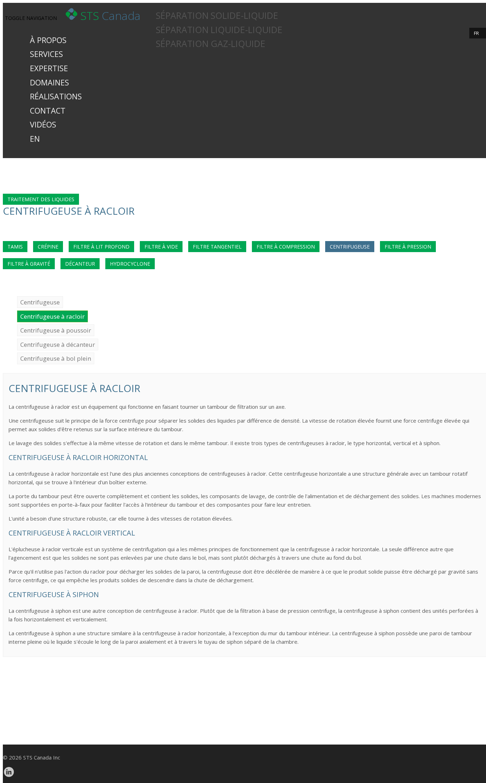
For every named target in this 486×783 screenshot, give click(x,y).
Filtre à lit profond (101, 246)
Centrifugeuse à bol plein (55, 358)
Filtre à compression (286, 246)
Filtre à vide (161, 246)
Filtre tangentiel (217, 246)
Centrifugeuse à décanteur (57, 344)
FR (476, 33)
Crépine (48, 246)
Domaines (49, 82)
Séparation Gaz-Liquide (210, 43)
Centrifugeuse (350, 246)
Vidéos (43, 124)
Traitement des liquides (40, 199)
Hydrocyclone (130, 263)
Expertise (49, 68)
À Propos (48, 40)
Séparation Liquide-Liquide (219, 30)
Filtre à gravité (28, 263)
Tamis (15, 246)
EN (35, 139)
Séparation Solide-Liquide (217, 15)
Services (46, 54)
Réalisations (56, 96)
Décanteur (80, 263)
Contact (47, 110)
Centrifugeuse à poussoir (55, 330)
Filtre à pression (408, 246)
